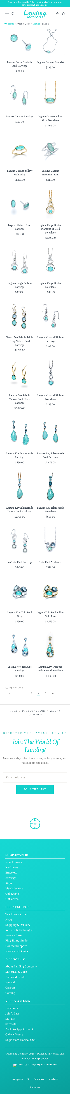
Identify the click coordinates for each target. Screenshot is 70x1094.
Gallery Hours (14, 1034)
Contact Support (16, 946)
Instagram (17, 1079)
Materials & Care (16, 971)
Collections (12, 893)
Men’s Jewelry (14, 888)
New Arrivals (13, 862)
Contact (43, 1058)
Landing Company (18, 1053)
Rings (8, 883)
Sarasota (11, 1024)
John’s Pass (12, 1013)
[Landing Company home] (35, 823)
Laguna (36, 23)
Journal (10, 982)
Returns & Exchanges (18, 930)
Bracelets (11, 872)
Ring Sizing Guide (16, 940)
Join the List (35, 789)
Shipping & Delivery (17, 925)
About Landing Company (21, 966)
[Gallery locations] (57, 13)
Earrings (10, 877)
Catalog (10, 992)
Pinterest (35, 1087)
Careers (10, 987)
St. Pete (10, 1018)
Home (11, 23)
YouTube (53, 1079)
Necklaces (11, 867)
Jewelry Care (13, 935)
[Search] (13, 13)
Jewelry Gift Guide (17, 951)
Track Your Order (16, 914)
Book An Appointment (19, 1029)
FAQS (8, 919)
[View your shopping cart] (63, 13)
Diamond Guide (15, 977)
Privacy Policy (30, 1058)
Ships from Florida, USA (20, 1040)
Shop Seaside (41, 4)
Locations (11, 1008)
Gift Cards (11, 899)
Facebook (39, 1079)
